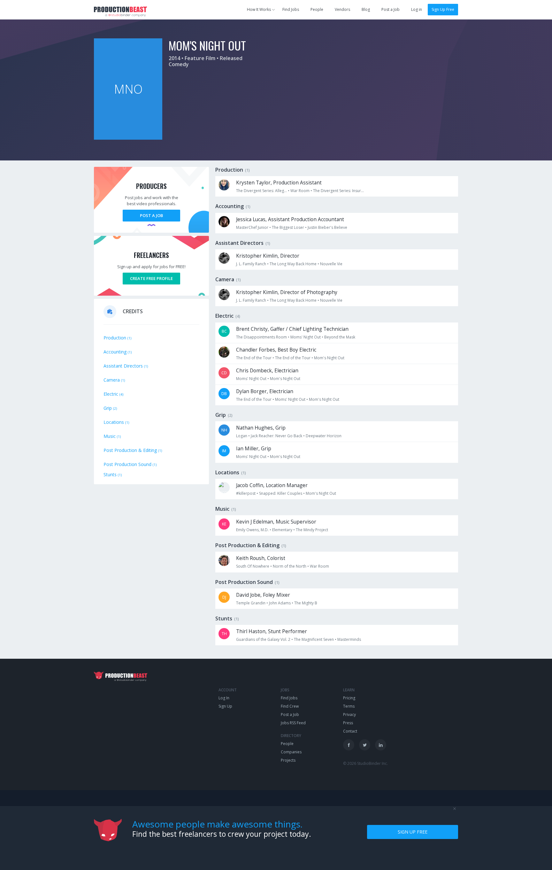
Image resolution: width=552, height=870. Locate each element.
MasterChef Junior (252, 227)
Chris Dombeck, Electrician (267, 370)
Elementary (282, 529)
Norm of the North (289, 566)
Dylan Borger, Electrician (264, 391)
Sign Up (225, 706)
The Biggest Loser (288, 227)
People (316, 9)
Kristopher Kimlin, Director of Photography (286, 292)
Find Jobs (290, 9)
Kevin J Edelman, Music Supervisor (276, 521)
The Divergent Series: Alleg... (261, 190)
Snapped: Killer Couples (280, 493)
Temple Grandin (250, 603)
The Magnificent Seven (314, 639)
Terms (349, 706)
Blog (366, 9)
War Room (300, 190)
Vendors (342, 9)
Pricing (349, 698)
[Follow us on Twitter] (364, 744)
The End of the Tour (254, 358)
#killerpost (246, 493)
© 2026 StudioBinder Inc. (365, 763)
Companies (291, 752)
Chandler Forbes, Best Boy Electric (276, 349)
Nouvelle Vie (331, 264)
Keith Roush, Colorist (260, 558)
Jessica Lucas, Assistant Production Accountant (290, 219)
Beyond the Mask (339, 337)
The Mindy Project (312, 529)
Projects (288, 760)
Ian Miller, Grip (253, 448)
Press (348, 723)
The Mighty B (305, 603)
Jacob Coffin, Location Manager (272, 485)
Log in (416, 9)
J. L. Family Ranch (251, 264)
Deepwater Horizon (323, 436)
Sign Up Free (443, 9)
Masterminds (349, 639)
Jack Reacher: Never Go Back (276, 436)
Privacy (349, 714)
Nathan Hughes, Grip (261, 427)
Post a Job (390, 9)
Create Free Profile (151, 278)
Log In (223, 698)
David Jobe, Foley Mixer (263, 595)
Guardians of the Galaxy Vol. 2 (263, 639)
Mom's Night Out (329, 358)
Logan (241, 436)
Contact (350, 731)
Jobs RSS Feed (293, 723)
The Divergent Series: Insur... (338, 190)
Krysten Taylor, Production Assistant (279, 182)
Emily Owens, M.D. (252, 529)
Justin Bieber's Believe (327, 227)
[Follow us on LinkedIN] (380, 744)
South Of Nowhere (252, 566)
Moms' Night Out (305, 337)
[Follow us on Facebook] (348, 744)
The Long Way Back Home (293, 264)
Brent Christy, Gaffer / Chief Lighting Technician (292, 329)
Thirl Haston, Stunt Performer (271, 631)
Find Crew (290, 706)
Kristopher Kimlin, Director (267, 255)
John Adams (280, 603)
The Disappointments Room (261, 337)
